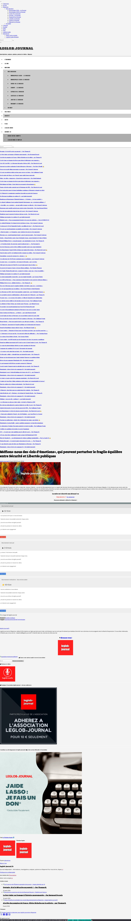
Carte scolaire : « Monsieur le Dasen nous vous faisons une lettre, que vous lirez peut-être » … (24, 330)
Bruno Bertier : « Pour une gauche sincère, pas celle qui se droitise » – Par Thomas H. (22, 321)
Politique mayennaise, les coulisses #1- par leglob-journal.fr (15, 273)
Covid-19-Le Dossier (15, 14)
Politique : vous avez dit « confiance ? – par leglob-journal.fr (15, 399)
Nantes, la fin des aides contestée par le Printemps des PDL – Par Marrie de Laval (21, 187)
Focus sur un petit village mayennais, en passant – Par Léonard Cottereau (19, 169)
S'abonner (3, 537)
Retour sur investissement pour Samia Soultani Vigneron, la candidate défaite (20, 357)
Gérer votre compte (11, 35)
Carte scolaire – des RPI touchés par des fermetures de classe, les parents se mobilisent (22, 339)
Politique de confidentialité (7, 872)
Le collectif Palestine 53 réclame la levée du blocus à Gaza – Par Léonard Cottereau (21, 223)
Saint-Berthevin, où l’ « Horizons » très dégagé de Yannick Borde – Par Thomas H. (21, 393)
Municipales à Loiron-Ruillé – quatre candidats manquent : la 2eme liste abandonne (21, 423)
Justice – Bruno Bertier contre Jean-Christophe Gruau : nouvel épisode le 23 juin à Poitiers (23, 238)
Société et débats (10, 618)
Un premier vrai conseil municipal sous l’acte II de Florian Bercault (17, 306)
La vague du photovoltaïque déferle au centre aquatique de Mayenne (17, 345)
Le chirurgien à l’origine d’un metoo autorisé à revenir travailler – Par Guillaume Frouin (23, 426)
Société (5, 27)
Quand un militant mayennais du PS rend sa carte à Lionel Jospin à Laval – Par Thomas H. (23, 342)
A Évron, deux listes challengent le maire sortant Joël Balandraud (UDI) (18, 435)
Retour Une (3, 863)
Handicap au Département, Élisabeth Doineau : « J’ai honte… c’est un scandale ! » (21, 199)
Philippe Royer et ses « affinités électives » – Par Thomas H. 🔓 (16, 283)
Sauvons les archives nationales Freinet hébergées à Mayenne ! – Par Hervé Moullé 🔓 (22, 166)
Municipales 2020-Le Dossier (17, 12)
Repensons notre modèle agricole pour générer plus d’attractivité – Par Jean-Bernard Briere (23, 208)
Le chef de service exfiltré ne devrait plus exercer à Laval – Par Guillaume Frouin (21, 300)
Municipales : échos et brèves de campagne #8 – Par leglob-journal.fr (17, 375)
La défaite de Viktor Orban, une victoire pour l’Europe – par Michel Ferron (19, 303)
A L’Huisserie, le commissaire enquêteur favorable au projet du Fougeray (19, 193)
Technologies (21, 619)
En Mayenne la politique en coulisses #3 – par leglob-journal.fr (16, 196)
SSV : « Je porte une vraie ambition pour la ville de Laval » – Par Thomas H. (19, 432)
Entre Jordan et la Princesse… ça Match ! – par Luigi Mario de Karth (18, 312)
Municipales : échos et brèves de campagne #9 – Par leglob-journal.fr (17, 369)
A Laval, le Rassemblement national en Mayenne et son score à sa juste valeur (20, 309)
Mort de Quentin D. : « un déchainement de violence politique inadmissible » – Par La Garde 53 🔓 (25, 438)
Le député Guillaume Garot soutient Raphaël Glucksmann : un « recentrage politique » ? (22, 202)
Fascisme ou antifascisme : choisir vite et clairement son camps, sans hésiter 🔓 (20, 420)
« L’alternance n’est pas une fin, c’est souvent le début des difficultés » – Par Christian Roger (23, 333)
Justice (11, 619)
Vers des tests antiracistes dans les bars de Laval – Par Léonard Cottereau (19, 211)
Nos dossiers (9, 9)
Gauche (7, 619)
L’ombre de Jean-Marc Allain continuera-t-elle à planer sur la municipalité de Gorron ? (22, 381)
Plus (4, 30)
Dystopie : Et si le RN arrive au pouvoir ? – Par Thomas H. (15, 151)
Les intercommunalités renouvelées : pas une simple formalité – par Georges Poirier (21, 276)
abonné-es (7, 860)
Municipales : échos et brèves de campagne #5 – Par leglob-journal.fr (17, 417)
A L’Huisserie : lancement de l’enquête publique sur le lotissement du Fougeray (20, 324)
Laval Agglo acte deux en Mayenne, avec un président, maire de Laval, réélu (19, 315)
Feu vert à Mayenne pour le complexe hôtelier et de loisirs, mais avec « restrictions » (21, 285)
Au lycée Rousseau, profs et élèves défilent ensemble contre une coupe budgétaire (20, 247)
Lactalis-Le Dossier (14, 19)
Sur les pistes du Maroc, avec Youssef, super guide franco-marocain (17, 175)
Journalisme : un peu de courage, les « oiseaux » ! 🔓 (13, 256)
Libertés (15, 619)
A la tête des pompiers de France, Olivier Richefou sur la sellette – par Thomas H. (21, 157)
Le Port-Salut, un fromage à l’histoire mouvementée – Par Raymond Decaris (19, 154)
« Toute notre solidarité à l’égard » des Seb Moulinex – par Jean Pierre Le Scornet (21, 414)
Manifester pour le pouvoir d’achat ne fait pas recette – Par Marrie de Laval (19, 214)
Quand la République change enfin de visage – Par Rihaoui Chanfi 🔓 (18, 327)
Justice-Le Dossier (14, 20)
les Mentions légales (8, 837)
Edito (4, 29)
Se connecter (71, 497)
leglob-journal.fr (4, 461)
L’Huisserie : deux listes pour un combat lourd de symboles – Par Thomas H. (19, 390)
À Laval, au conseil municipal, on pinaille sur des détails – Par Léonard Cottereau (21, 229)
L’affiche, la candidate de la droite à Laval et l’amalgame (14, 429)
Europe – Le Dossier (15, 15)
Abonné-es (6, 34)
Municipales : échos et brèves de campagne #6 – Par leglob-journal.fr (17, 396)
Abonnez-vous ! (66, 638)
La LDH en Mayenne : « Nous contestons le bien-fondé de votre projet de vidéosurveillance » (23, 279)
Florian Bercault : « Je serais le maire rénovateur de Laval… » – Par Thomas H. (20, 441)
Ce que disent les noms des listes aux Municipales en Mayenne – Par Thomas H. (20, 444)
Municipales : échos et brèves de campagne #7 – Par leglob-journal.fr (17, 387)
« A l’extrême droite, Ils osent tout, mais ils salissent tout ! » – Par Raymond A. (20, 244)
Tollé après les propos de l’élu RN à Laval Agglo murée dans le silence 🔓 (19, 265)
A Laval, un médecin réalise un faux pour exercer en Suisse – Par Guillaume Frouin (21, 172)
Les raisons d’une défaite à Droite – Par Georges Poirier (14, 336)
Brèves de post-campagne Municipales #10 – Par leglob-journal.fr (17, 360)
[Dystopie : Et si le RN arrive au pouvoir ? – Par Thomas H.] (24, 884)
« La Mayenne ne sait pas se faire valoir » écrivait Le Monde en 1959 (17, 402)
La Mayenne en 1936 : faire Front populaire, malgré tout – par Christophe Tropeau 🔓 (22, 292)
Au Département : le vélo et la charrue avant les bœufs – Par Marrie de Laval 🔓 (20, 411)
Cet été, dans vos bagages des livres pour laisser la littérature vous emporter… (20, 160)
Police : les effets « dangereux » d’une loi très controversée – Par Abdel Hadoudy (20, 178)
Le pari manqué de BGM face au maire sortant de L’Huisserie (16, 363)
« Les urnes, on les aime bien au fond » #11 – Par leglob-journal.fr (17, 351)
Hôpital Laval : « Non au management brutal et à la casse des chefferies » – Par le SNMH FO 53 (24, 220)
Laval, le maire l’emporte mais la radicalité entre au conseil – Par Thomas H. (19, 366)
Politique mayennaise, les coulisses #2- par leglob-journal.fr (15, 217)
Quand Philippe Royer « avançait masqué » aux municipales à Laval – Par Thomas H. (22, 241)
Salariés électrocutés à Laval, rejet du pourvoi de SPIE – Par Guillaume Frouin (20, 408)
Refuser (75, 920)
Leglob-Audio (7, 32)
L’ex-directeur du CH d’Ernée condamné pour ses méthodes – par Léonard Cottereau (22, 259)
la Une (7, 63)
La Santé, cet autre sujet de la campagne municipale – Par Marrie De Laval (19, 378)
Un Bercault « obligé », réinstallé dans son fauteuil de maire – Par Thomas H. (19, 354)
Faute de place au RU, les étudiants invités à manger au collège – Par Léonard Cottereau (22, 252)
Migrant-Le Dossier (14, 22)
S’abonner (8, 59)
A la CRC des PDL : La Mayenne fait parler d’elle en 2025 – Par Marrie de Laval (21, 163)
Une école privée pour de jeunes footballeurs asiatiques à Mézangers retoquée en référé (22, 190)
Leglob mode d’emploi (12, 37)
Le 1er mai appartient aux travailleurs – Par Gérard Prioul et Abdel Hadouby (20, 288)
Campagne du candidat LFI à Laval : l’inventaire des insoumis (16, 348)
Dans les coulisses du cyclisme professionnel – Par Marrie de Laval (17, 384)
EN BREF (8, 24)
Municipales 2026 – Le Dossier (17, 10)
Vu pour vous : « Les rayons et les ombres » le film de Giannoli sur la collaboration (21, 297)
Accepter (70, 920)
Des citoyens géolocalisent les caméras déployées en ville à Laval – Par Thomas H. (21, 405)
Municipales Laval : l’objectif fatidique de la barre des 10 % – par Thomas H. (20, 372)
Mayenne (5, 7)
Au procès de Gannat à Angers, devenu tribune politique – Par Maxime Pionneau (21, 268)
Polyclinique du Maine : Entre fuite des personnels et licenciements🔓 (18, 184)
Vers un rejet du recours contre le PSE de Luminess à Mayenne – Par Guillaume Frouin (22, 318)
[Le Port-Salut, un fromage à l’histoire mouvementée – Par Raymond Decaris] (25, 892)
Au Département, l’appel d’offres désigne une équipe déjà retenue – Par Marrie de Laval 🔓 (23, 250)
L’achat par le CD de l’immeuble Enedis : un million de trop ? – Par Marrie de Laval (22, 226)
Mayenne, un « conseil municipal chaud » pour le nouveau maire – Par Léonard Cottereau (23, 235)
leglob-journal (16, 48)
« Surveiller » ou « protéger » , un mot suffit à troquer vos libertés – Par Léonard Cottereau (23, 205)
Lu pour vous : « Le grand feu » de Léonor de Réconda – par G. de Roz (18, 262)
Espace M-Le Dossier (15, 17)
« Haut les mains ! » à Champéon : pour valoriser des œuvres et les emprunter (20, 232)
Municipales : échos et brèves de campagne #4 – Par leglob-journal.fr (17, 447)
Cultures (5, 25)
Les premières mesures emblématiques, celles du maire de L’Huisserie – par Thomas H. (22, 294)
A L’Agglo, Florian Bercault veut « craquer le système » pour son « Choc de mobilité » (22, 271)
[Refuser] (92, 920)
